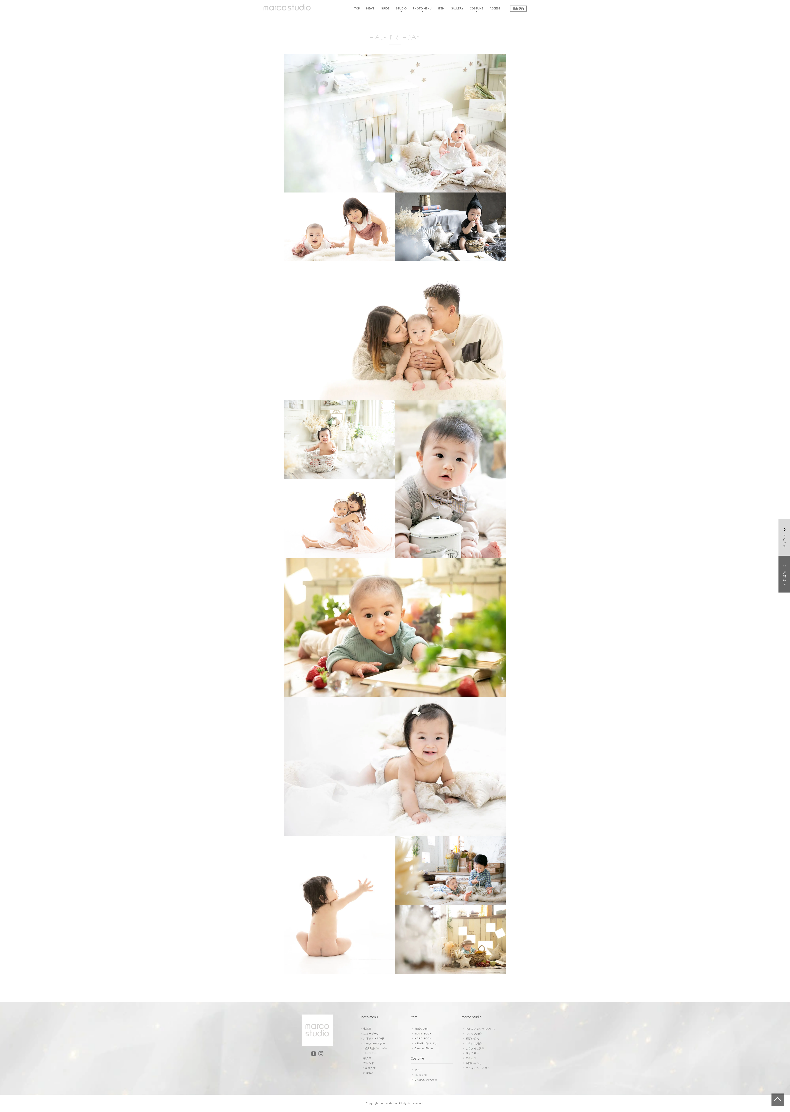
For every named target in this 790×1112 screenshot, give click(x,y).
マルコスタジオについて (480, 1028)
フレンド (368, 1063)
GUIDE (385, 8)
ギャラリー (472, 1053)
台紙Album (421, 1028)
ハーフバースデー (374, 1043)
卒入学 (367, 1058)
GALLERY (457, 8)
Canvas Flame (424, 1048)
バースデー (370, 1053)
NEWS (370, 8)
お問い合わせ (784, 576)
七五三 (367, 1028)
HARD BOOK (423, 1038)
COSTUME (476, 8)
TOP (357, 8)
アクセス (784, 539)
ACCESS (495, 8)
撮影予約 (518, 8)
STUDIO (401, 8)
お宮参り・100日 (374, 1038)
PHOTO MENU (422, 8)
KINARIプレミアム (426, 1043)
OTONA (368, 1073)
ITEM (441, 8)
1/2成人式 (369, 1068)
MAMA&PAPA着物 (426, 1079)
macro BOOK (423, 1033)
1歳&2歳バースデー (375, 1048)
